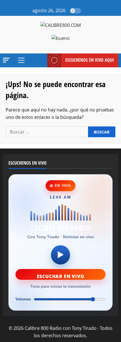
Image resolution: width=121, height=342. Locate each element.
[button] (87, 10)
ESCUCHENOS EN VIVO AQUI (89, 60)
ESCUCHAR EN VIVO (60, 276)
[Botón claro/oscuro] (75, 11)
